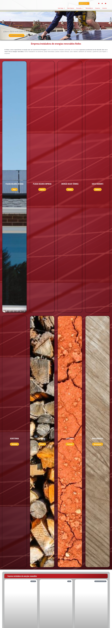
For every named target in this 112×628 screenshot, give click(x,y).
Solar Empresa (70, 8)
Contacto (104, 8)
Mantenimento (89, 8)
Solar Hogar (60, 8)
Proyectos (97, 8)
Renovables (79, 8)
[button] (1, 25)
